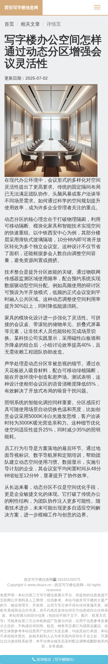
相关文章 (30, 24)
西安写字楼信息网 (21, 7)
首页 (9, 24)
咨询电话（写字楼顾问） (56, 659)
